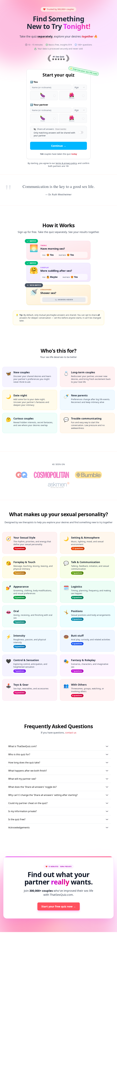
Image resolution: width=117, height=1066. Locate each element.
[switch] (81, 132)
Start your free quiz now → (58, 906)
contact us (70, 732)
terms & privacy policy (66, 163)
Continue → (58, 145)
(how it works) (60, 129)
